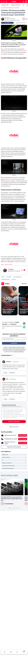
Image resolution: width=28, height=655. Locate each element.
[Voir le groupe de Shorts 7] (18, 317)
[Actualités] (4, 652)
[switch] (23, 1)
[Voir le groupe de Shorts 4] (14, 317)
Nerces (7, 17)
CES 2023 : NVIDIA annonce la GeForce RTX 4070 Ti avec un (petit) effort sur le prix (11, 498)
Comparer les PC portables (14, 447)
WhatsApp (13, 324)
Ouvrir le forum (15, 426)
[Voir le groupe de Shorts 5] (15, 317)
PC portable (16, 7)
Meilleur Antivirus (15, 5)
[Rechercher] (3, 2)
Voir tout (24, 283)
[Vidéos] (11, 652)
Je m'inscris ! (14, 343)
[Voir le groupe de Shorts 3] (12, 317)
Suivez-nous (7, 22)
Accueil (3, 7)
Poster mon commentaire (14, 421)
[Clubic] (14, 1)
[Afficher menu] (1, 1)
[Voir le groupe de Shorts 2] (11, 317)
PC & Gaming (8, 7)
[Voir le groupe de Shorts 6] (17, 317)
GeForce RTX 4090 (10, 179)
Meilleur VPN (5, 5)
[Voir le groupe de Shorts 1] (9, 317)
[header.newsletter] (6, 2)
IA (23, 5)
